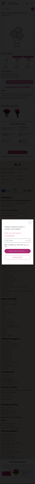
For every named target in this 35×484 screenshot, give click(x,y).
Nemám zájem (17, 257)
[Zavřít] (30, 222)
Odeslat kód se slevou (17, 251)
